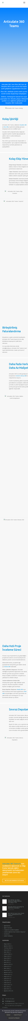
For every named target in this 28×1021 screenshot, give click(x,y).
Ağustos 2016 (7, 991)
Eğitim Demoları (8, 928)
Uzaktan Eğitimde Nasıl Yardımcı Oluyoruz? (14, 932)
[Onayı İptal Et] (26, 1015)
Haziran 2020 (7, 954)
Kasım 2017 (7, 970)
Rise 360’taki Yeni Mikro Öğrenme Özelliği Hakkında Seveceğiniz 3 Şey (14, 901)
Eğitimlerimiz (7, 925)
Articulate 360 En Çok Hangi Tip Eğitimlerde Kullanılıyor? (16, 907)
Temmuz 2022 (7, 948)
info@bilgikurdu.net (10, 1001)
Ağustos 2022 (7, 946)
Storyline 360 (23, 125)
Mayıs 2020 (7, 956)
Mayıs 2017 (7, 976)
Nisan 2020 (7, 958)
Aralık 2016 (6, 982)
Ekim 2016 (6, 986)
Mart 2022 (6, 952)
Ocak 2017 (6, 980)
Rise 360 (6, 127)
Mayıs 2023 (7, 944)
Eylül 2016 (6, 988)
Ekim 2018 (6, 968)
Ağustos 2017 (7, 972)
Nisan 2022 (7, 950)
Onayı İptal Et (18, 1015)
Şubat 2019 (7, 966)
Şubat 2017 (7, 978)
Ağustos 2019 (7, 964)
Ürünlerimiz (7, 934)
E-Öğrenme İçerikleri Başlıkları (11, 930)
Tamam (8, 1015)
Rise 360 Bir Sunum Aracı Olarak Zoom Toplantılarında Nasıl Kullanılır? (16, 914)
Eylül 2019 (6, 962)
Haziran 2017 (7, 974)
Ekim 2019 (6, 960)
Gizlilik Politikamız (8, 936)
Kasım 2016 (7, 984)
